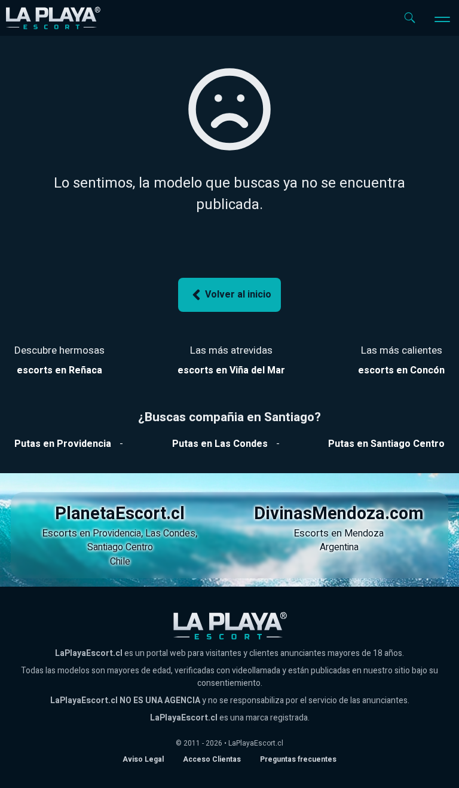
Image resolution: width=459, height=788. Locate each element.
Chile (120, 561)
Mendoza (364, 533)
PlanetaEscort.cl (120, 513)
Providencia (117, 533)
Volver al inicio (238, 294)
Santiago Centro (120, 547)
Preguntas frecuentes (298, 759)
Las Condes (170, 533)
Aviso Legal (143, 759)
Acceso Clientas (212, 759)
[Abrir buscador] (409, 17)
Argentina (339, 547)
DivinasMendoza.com (339, 513)
